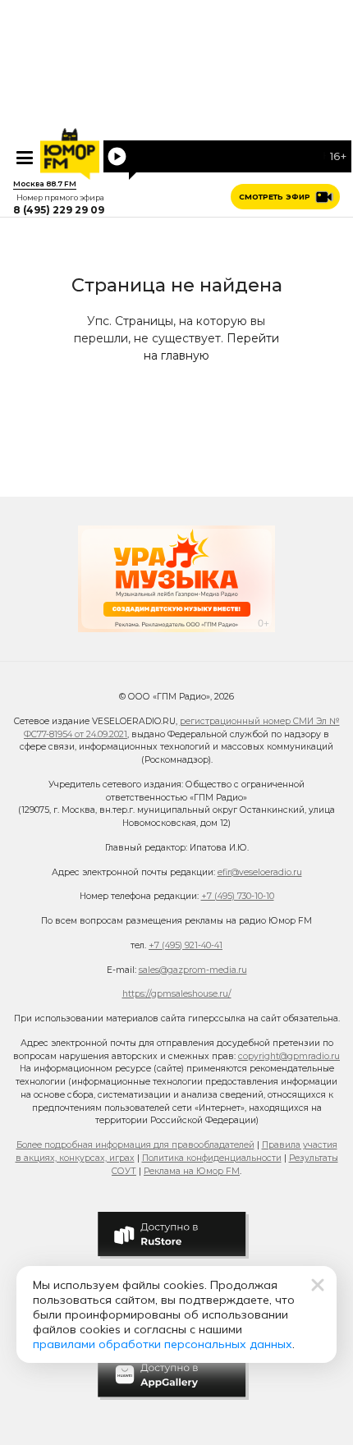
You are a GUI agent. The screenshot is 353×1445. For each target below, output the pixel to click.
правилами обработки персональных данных (162, 1344)
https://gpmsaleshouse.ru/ (177, 994)
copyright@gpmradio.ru (289, 1056)
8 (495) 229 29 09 (58, 210)
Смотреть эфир (274, 196)
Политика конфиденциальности (212, 1158)
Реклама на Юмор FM (192, 1171)
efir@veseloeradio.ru (260, 872)
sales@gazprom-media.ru (193, 970)
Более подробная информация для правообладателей (135, 1145)
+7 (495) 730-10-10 (237, 896)
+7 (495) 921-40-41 (185, 945)
